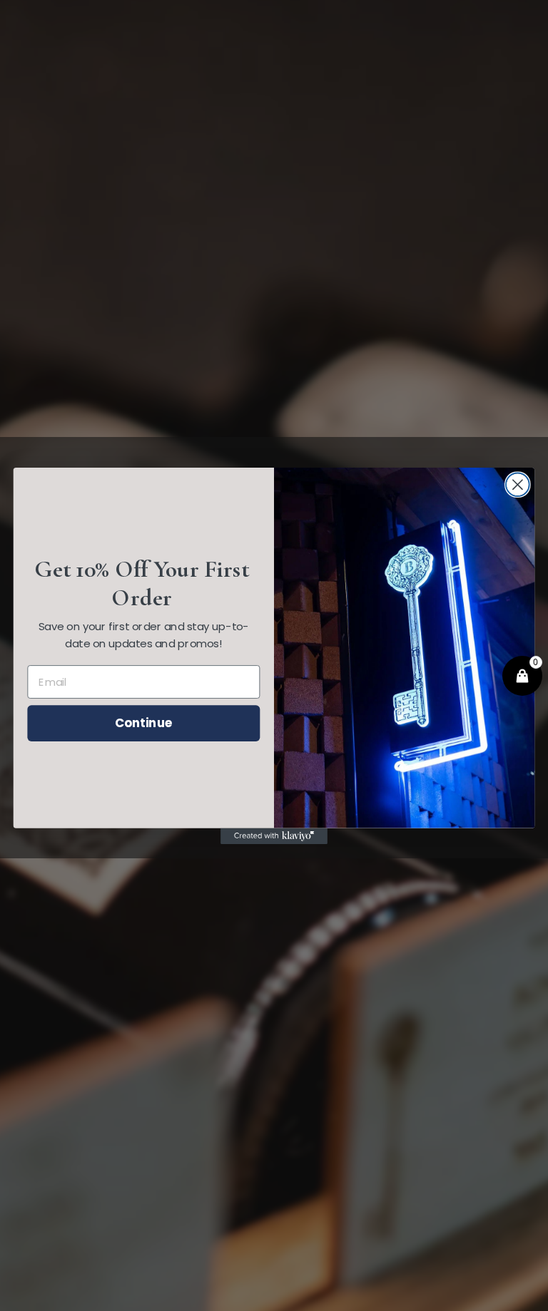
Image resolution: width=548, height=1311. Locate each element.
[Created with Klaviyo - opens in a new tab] (274, 835)
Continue (144, 722)
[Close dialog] (517, 484)
